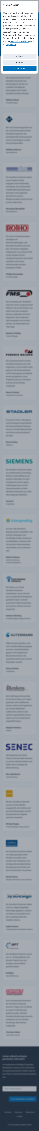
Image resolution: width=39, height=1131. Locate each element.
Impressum (11, 44)
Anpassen (20, 62)
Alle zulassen (19, 68)
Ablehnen (20, 56)
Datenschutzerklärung (20, 41)
